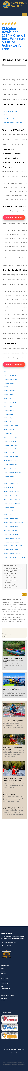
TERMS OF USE (4, 983)
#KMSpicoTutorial (10, 445)
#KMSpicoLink (9, 515)
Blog (2, 986)
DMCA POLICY (4, 978)
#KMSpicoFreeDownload (12, 553)
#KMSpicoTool (9, 422)
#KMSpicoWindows (10, 391)
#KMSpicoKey (8, 398)
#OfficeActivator (10, 464)
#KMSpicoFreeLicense (11, 526)
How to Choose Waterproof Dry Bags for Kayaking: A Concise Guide (13, 912)
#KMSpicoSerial (9, 410)
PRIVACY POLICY (5, 981)
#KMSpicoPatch (9, 476)
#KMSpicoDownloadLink (12, 542)
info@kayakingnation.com (10, 942)
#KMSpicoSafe (9, 429)
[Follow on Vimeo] (16, 1053)
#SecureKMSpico (9, 488)
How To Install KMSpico (13, 123)
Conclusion (9, 587)
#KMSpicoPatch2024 (11, 534)
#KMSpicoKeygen (9, 507)
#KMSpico (7, 371)
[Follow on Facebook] (12, 1053)
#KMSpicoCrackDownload (12, 472)
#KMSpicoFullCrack (11, 511)
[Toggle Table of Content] (23, 566)
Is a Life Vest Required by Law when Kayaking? (13, 875)
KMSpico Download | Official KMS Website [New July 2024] (13, 569)
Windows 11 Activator (13, 580)
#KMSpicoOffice (9, 395)
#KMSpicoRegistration (12, 499)
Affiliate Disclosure (5, 988)
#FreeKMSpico (9, 414)
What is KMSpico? (10, 111)
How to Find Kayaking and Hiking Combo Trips (12, 748)
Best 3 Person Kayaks (11, 839)
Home (2, 968)
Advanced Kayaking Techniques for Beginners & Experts (13, 793)
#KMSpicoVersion (10, 441)
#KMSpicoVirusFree (11, 519)
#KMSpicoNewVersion (11, 457)
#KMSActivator (9, 387)
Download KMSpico (14, 218)
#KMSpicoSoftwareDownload (14, 522)
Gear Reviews (4, 998)
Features (7, 115)
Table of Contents (11, 572)
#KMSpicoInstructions (12, 503)
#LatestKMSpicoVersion (12, 550)
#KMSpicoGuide (9, 453)
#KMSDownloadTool (10, 530)
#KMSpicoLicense (10, 402)
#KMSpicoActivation (11, 426)
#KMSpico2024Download (12, 484)
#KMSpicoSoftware (10, 437)
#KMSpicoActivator (11, 468)
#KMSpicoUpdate (9, 418)
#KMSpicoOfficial (10, 379)
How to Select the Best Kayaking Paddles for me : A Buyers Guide (12, 779)
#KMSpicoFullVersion (11, 491)
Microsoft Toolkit (12, 577)
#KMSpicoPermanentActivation (15, 557)
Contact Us (3, 973)
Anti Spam (3, 976)
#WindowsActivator (11, 460)
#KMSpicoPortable (10, 495)
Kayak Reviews (4, 1001)
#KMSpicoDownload (10, 375)
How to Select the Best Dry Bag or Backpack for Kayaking (13, 808)
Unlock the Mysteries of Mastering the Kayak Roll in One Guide (13, 721)
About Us (3, 971)
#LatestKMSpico (9, 433)
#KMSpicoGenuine (10, 480)
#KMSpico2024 (9, 383)
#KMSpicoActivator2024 (12, 538)
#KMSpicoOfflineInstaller (14, 546)
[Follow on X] (14, 1053)
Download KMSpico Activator (14, 119)
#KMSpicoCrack (9, 406)
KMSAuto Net (12, 575)
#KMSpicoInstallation (12, 449)
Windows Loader (12, 579)
